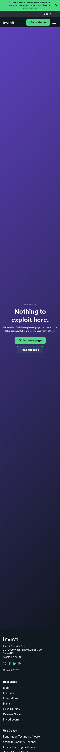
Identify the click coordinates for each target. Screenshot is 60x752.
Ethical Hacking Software (19, 747)
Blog (6, 687)
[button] (49, 14)
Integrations (10, 698)
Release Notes (12, 714)
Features (8, 693)
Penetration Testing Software (21, 736)
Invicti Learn (11, 719)
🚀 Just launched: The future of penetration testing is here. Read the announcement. (30, 5)
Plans (6, 703)
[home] (8, 22)
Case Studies (11, 709)
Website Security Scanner (19, 741)
